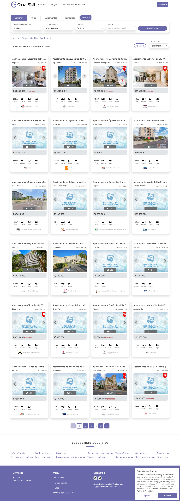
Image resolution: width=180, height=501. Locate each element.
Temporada (70, 18)
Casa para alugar (42, 457)
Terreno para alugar (96, 457)
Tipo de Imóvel (51, 24)
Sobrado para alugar (124, 457)
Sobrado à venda (142, 453)
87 (101, 426)
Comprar (19, 18)
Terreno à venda (122, 453)
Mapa (141, 45)
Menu (164, 4)
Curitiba (34, 38)
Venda (25, 38)
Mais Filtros (152, 28)
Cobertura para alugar (145, 457)
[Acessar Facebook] (95, 478)
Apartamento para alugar (22, 457)
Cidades (80, 24)
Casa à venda (62, 453)
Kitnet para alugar (165, 457)
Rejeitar (146, 495)
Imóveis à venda (18, 453)
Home (17, 38)
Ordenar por (155, 41)
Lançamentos (51, 18)
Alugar (33, 18)
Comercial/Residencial (22, 24)
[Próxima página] (106, 425)
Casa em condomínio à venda (100, 453)
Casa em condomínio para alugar (70, 457)
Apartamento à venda (44, 453)
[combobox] (85, 17)
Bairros (111, 24)
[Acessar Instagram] (100, 478)
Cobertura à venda (165, 453)
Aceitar (167, 495)
